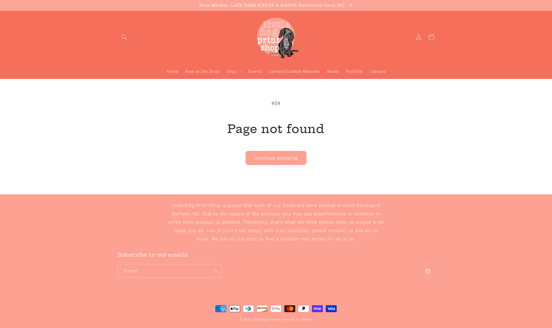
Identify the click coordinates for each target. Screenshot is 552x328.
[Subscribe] (214, 271)
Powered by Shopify (297, 319)
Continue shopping (276, 158)
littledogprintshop (267, 319)
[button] (124, 37)
